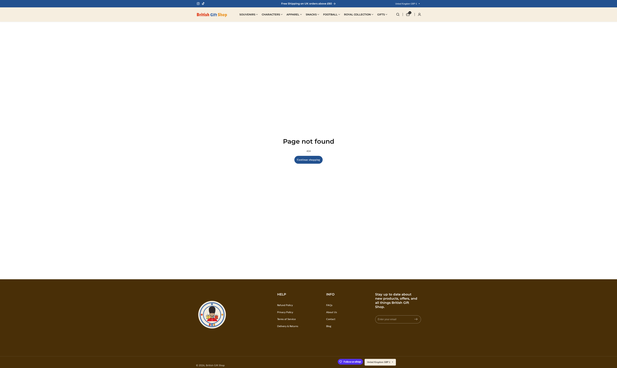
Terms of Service (286, 318)
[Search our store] (399, 14)
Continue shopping (308, 159)
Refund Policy (285, 305)
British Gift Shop (215, 365)
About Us (331, 312)
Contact (330, 318)
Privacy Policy (285, 312)
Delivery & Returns (287, 326)
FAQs (329, 305)
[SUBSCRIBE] (416, 319)
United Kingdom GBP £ (406, 4)
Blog (328, 326)
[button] (247, 14)
